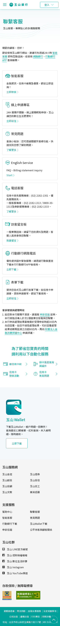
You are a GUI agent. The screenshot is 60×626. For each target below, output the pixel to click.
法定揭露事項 (49, 611)
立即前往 (11, 121)
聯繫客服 (35, 512)
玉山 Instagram (15, 567)
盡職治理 (24, 616)
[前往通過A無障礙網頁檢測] (20, 595)
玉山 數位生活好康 (16, 561)
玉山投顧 (7, 486)
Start (9, 175)
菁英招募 (35, 492)
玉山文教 (7, 492)
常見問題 (35, 518)
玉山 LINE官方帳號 (17, 549)
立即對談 (11, 92)
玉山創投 (7, 480)
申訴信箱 (45, 314)
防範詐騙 (46, 616)
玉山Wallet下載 (38, 523)
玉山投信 (35, 480)
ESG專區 (35, 616)
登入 (46, 5)
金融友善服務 (34, 611)
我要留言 (11, 240)
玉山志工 (35, 486)
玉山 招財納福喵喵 (16, 555)
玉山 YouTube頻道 (17, 573)
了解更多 (11, 150)
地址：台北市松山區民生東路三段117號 (22, 622)
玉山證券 (35, 474)
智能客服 (7, 518)
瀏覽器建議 (9, 611)
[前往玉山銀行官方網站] (18, 5)
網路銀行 (38, 56)
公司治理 (13, 616)
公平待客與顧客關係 (41, 529)
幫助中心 (7, 512)
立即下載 (11, 269)
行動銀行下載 (9, 523)
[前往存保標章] (7, 599)
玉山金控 (7, 474)
